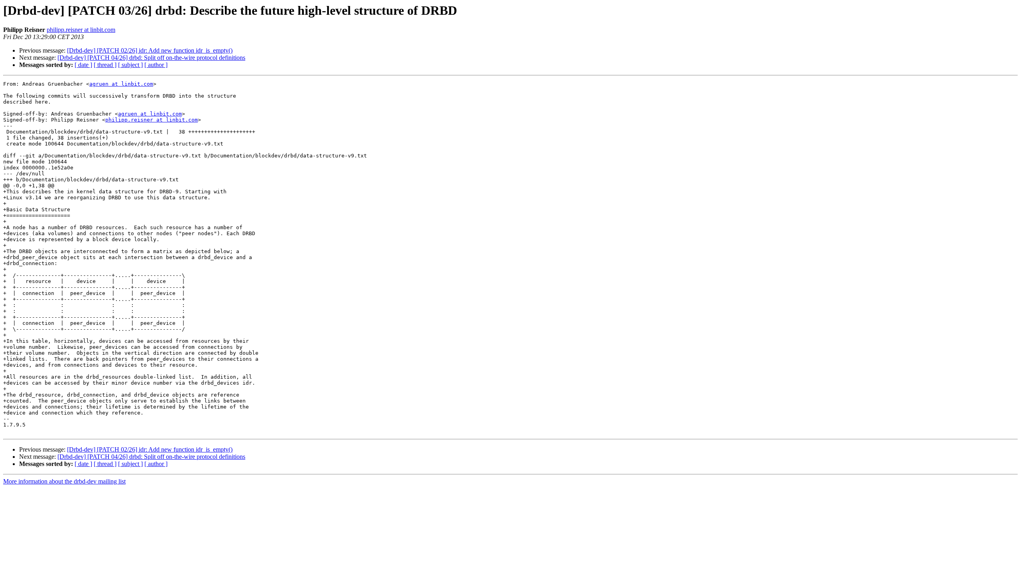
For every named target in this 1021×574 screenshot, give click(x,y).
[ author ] (156, 64)
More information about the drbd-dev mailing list (64, 481)
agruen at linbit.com (121, 84)
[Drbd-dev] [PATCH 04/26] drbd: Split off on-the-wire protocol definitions (151, 57)
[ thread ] (105, 64)
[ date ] (83, 64)
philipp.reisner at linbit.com (81, 29)
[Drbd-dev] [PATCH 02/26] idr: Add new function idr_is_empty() (150, 50)
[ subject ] (130, 64)
